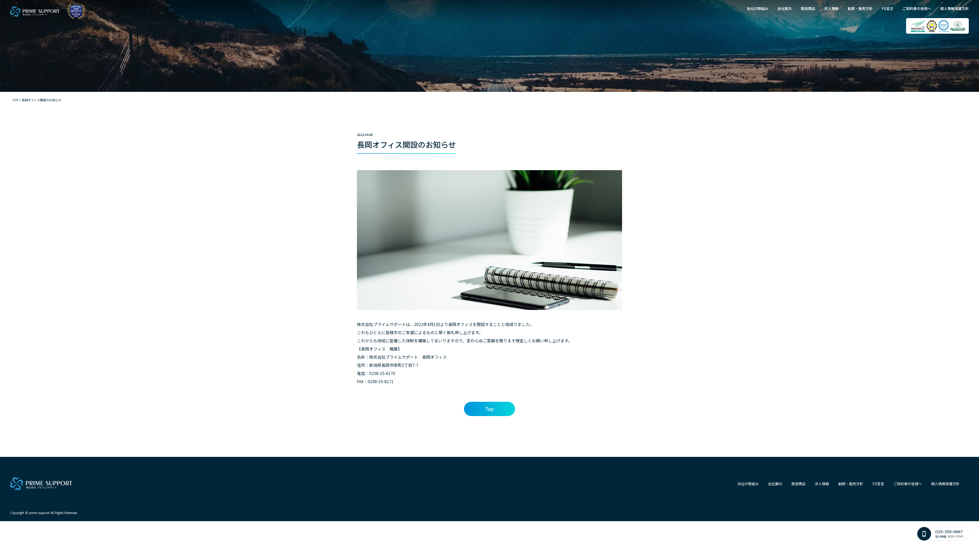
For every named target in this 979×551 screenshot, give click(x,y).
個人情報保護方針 (954, 8)
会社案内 (784, 8)
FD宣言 (887, 8)
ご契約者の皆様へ (917, 8)
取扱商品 (808, 8)
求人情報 (831, 8)
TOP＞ (17, 100)
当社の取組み (757, 8)
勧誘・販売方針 (860, 8)
